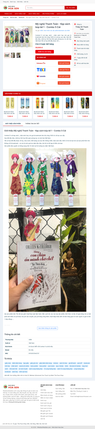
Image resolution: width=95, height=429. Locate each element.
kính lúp (7, 366)
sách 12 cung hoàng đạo (64, 369)
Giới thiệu (20, 1)
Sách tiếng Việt (60, 388)
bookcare (87, 363)
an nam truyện (23, 369)
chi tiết (32, 123)
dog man (85, 366)
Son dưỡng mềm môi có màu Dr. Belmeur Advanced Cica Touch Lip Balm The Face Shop (36, 375)
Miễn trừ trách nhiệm (46, 398)
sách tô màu (63, 363)
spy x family (59, 366)
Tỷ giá (15, 424)
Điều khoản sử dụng (46, 395)
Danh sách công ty (46, 405)
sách (6, 369)
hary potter (43, 366)
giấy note (8, 363)
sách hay (15, 371)
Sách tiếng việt (20, 14)
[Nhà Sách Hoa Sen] (12, 386)
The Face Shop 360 (23, 424)
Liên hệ (26, 1)
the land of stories (75, 366)
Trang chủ (6, 1)
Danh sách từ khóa (46, 408)
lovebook (8, 371)
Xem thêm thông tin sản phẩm (47, 328)
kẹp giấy (26, 363)
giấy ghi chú (34, 363)
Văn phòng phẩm (48, 14)
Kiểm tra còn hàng (44, 52)
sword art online (24, 366)
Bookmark (21, 17)
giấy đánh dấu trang (45, 363)
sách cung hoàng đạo (35, 369)
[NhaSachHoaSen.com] (11, 7)
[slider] (7, 55)
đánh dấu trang (17, 363)
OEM (41, 30)
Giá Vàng (33, 424)
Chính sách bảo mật (46, 392)
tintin (66, 366)
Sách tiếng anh (33, 14)
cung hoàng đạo (79, 369)
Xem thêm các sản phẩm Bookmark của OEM (57, 30)
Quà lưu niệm (61, 14)
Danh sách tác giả (45, 403)
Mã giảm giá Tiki (45, 411)
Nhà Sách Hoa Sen (57, 427)
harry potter (34, 366)
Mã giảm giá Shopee (46, 416)
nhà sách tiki (13, 369)
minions (55, 363)
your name (51, 366)
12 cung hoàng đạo (50, 369)
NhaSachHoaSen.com (44, 427)
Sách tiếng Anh (60, 391)
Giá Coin (44, 424)
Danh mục (13, 1)
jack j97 (79, 363)
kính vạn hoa (23, 371)
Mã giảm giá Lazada (46, 413)
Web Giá (38, 424)
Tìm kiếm (71, 8)
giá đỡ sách (72, 363)
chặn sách (14, 366)
